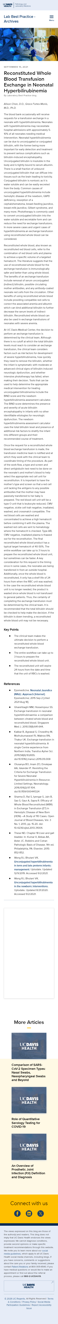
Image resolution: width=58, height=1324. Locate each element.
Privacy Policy (29, 1301)
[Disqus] (29, 952)
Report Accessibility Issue (39, 1306)
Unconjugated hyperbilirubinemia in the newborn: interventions (33, 884)
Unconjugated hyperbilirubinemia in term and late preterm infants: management (33, 865)
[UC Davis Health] (27, 1285)
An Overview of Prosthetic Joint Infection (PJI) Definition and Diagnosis (28, 1171)
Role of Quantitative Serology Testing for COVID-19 (26, 1123)
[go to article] (29, 1046)
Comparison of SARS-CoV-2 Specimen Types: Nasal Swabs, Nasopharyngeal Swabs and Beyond (28, 1072)
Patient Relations (20, 1266)
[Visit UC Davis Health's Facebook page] (17, 1213)
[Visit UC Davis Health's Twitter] (40, 1213)
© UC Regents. (15, 1298)
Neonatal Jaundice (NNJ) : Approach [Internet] (33, 692)
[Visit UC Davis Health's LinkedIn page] (29, 1213)
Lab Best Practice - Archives (19, 19)
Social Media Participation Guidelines (28, 1303)
